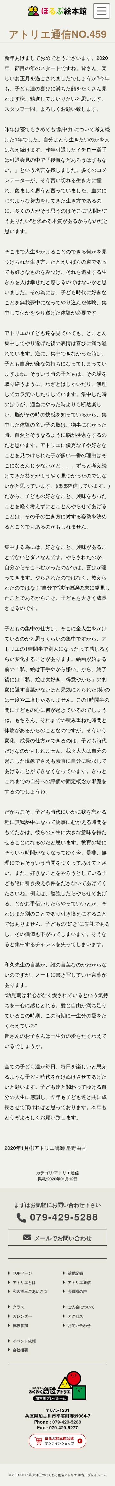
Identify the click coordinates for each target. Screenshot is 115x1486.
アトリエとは (24, 1282)
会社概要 (20, 1350)
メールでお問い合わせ (63, 1238)
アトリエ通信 (79, 1282)
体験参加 (20, 1325)
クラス (18, 1307)
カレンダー (22, 1316)
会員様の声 (77, 1291)
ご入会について (81, 1307)
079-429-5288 (64, 1216)
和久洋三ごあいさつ (30, 1291)
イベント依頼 (24, 1341)
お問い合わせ (79, 1325)
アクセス (75, 1316)
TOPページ (22, 1273)
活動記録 (75, 1273)
